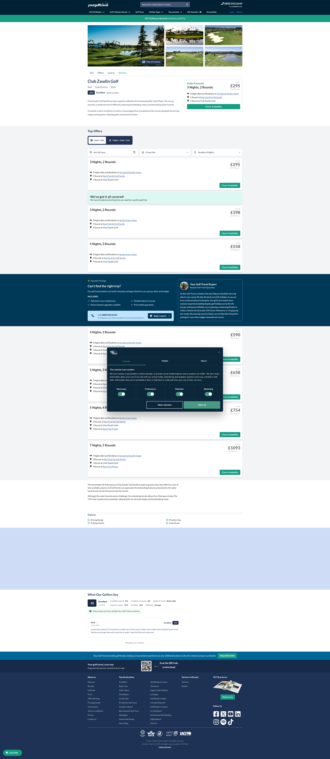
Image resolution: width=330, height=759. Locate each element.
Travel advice (93, 707)
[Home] (98, 4)
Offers (101, 73)
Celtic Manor (124, 690)
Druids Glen (124, 698)
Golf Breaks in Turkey (158, 707)
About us (91, 682)
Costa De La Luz (101, 87)
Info (91, 73)
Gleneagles (123, 715)
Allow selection (165, 405)
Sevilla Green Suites (128, 220)
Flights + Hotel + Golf (121, 140)
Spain (90, 87)
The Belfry (123, 682)
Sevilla (113, 87)
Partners (185, 682)
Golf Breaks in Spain (158, 698)
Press (90, 694)
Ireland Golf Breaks (126, 719)
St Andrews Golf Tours (128, 703)
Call (107, 314)
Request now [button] (227, 697)
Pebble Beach (155, 719)
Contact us (92, 719)
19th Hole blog (94, 698)
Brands (184, 686)
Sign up (239, 12)
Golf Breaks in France (158, 682)
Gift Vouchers (192, 12)
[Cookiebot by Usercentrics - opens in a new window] (209, 352)
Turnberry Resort (126, 707)
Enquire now (227, 655)
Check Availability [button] (213, 106)
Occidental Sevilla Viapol (228, 93)
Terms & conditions (95, 711)
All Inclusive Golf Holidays (160, 715)
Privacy (91, 715)
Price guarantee (94, 703)
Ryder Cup (123, 686)
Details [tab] (165, 361)
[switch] (150, 394)
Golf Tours (139, 12)
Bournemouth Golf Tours (129, 711)
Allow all (202, 405)
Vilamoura (154, 686)
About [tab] (204, 361)
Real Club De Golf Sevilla (211, 97)
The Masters (124, 694)
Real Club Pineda (110, 429)
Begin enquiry (160, 316)
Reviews (123, 73)
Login (232, 12)
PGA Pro (153, 723)
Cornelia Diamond (157, 703)
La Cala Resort (156, 711)
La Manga (154, 694)
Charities (91, 690)
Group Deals (212, 12)
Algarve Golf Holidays (159, 690)
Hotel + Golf (99, 140)
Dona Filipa (123, 723)
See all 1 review (112, 92)
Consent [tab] (126, 361)
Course (111, 73)
